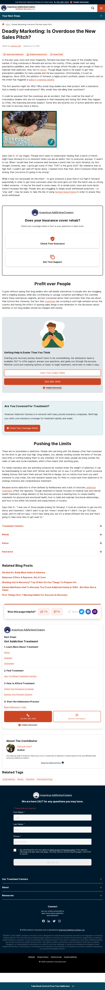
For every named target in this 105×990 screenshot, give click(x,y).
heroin (43, 69)
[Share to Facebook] (88, 611)
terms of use (55, 850)
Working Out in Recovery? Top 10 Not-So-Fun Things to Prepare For (39, 582)
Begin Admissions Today (15, 707)
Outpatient (9, 663)
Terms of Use (56, 957)
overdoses (50, 301)
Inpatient (8, 658)
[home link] (3, 24)
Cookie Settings (70, 957)
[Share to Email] (94, 611)
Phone (16, 836)
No (58, 611)
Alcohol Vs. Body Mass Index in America (23, 572)
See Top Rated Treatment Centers (20, 676)
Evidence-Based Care (38, 55)
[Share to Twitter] (81, 611)
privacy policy (69, 850)
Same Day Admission (14, 55)
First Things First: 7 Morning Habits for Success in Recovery (34, 595)
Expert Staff (58, 55)
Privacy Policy (43, 957)
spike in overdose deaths (41, 79)
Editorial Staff (16, 46)
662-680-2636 (62, 2)
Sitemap (31, 957)
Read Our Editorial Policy (51, 763)
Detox (7, 652)
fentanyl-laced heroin (66, 192)
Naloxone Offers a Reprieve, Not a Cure (24, 577)
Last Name (18, 824)
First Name (18, 812)
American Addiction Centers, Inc (72, 930)
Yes (46, 611)
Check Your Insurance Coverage (19, 689)
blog (8, 24)
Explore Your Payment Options (18, 694)
